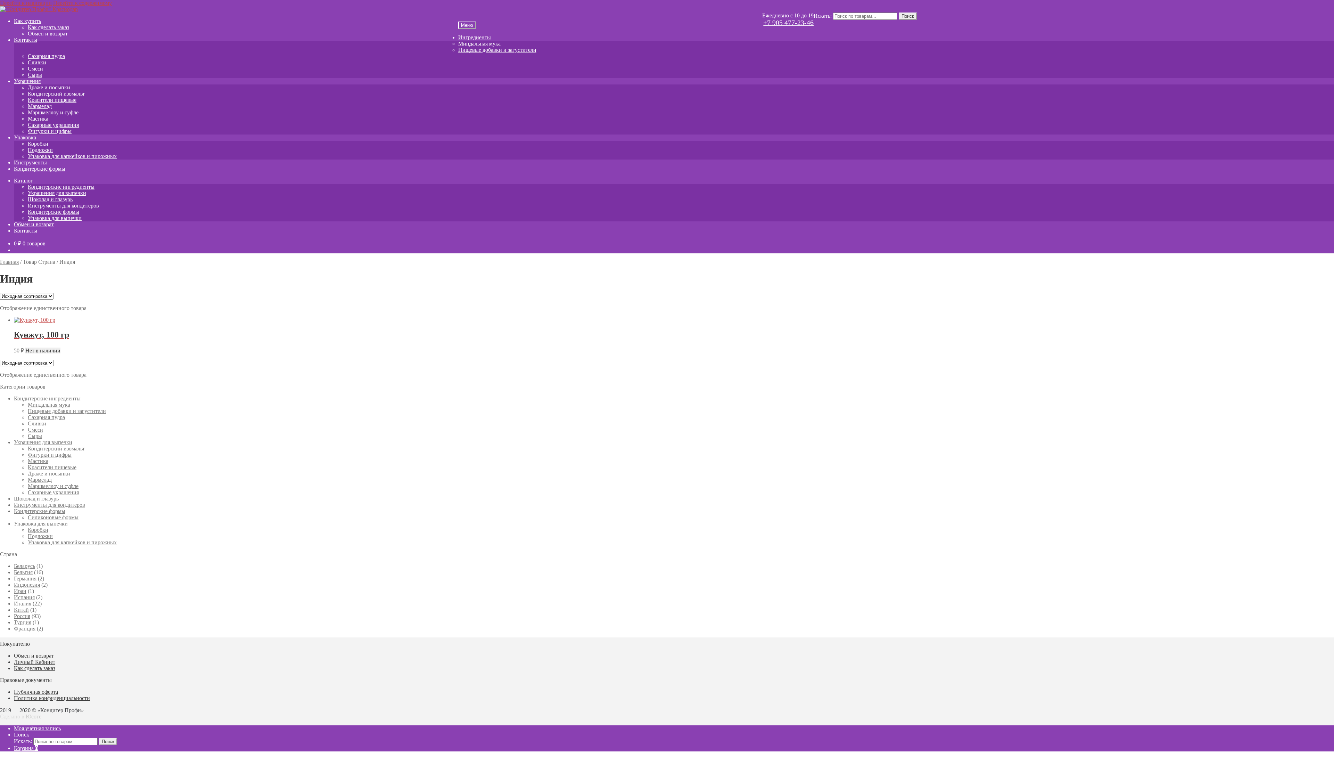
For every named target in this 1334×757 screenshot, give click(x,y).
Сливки (37, 62)
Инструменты (30, 162)
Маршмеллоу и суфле (53, 112)
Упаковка (25, 137)
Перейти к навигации (26, 3)
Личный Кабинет (34, 662)
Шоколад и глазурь (50, 199)
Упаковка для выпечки (55, 218)
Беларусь (24, 566)
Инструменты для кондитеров (63, 206)
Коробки (38, 144)
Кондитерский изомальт (56, 94)
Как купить (27, 21)
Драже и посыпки (49, 87)
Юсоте (33, 716)
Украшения (27, 81)
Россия (22, 616)
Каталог (23, 181)
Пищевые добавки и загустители (497, 50)
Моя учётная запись (37, 728)
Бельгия (23, 572)
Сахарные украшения (53, 125)
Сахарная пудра (46, 56)
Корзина (26, 748)
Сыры (35, 75)
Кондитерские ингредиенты (61, 187)
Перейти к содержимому (82, 3)
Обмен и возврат (48, 33)
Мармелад (40, 106)
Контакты (25, 40)
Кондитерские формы (39, 169)
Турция (22, 622)
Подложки (40, 150)
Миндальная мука (479, 44)
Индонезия (27, 585)
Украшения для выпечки (57, 193)
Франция (24, 629)
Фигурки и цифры (50, 131)
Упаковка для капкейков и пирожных (72, 156)
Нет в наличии (42, 350)
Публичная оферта (36, 692)
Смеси (35, 69)
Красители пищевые (52, 100)
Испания (24, 597)
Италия (22, 604)
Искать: (823, 16)
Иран (20, 591)
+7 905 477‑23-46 (788, 22)
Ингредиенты (474, 37)
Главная (9, 262)
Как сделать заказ (48, 27)
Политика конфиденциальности (52, 698)
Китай (21, 610)
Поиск (907, 16)
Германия (25, 578)
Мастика (38, 119)
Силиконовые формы (53, 517)
